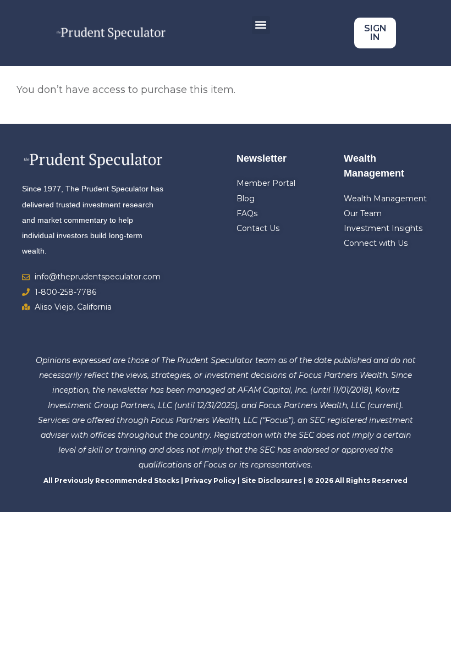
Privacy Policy (210, 480)
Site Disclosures (271, 480)
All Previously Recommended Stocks (111, 480)
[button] (261, 25)
